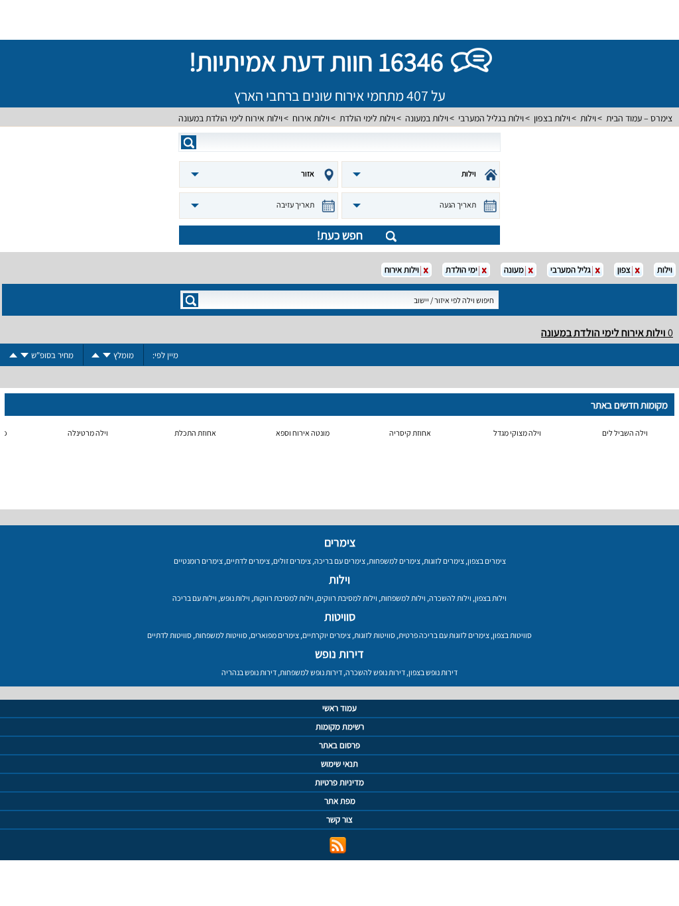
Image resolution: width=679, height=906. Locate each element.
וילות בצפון (552, 118)
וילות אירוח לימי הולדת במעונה (230, 118)
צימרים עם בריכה (339, 561)
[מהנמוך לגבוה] (95, 355)
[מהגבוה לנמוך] (107, 355)
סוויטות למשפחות (221, 635)
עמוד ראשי (339, 708)
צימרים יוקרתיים (326, 635)
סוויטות (339, 616)
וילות (588, 118)
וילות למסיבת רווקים (347, 598)
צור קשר (339, 819)
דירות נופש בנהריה (249, 672)
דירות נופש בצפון (433, 672)
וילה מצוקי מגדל (517, 433)
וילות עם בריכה (194, 598)
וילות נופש (235, 598)
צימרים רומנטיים (198, 561)
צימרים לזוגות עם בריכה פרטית (444, 635)
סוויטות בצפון (512, 635)
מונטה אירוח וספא (303, 433)
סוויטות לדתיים (169, 635)
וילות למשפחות (403, 598)
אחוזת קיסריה (410, 433)
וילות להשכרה (450, 598)
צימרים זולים (292, 561)
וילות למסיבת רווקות (283, 598)
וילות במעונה (426, 118)
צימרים (339, 542)
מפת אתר (339, 801)
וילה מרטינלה (88, 433)
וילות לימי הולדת (367, 118)
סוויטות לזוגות (374, 635)
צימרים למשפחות (394, 561)
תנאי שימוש (339, 763)
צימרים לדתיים (248, 561)
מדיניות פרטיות (339, 782)
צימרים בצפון (486, 561)
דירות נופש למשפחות (311, 672)
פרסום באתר (339, 745)
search (188, 142)
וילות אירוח (311, 118)
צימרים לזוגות (444, 561)
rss (338, 845)
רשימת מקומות (340, 726)
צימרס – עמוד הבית (639, 118)
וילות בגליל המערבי (491, 118)
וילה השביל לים (625, 433)
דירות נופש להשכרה (375, 672)
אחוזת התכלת (195, 433)
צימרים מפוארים (275, 635)
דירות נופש (339, 653)
